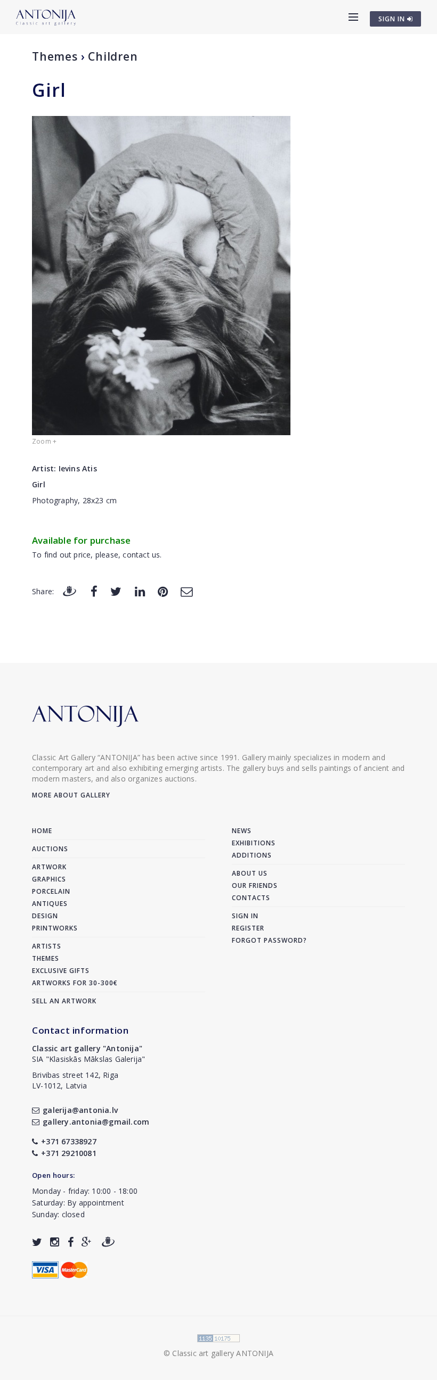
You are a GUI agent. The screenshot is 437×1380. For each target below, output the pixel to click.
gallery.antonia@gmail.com (96, 1122)
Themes (55, 56)
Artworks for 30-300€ (75, 982)
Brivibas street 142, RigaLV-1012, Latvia (75, 1080)
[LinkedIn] (140, 591)
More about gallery (71, 795)
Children (112, 56)
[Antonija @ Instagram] (54, 1242)
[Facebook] (94, 591)
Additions (252, 855)
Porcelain (51, 891)
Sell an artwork (64, 1000)
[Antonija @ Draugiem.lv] (108, 1242)
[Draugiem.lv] (69, 591)
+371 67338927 (68, 1141)
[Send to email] (186, 591)
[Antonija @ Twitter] (37, 1242)
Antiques (50, 903)
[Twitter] (116, 591)
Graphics (49, 879)
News (242, 830)
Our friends (255, 885)
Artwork (49, 866)
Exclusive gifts (61, 970)
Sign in (245, 915)
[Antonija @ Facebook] (71, 1242)
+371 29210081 (68, 1153)
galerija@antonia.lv (80, 1110)
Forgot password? (269, 940)
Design (45, 915)
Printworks (55, 928)
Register (248, 928)
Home (42, 830)
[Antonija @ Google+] (87, 1242)
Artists (46, 946)
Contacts (251, 897)
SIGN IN (392, 18)
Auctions (50, 848)
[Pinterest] (163, 591)
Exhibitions (254, 842)
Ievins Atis (78, 468)
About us (250, 873)
